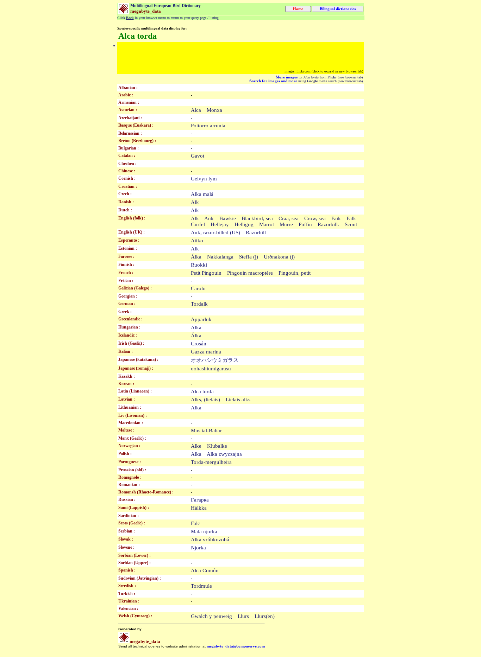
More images (287, 77)
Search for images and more (273, 81)
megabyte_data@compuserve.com (236, 646)
